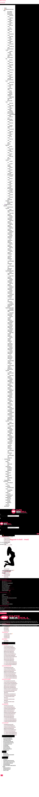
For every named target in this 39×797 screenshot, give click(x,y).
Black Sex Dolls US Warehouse (10, 229)
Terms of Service (5, 601)
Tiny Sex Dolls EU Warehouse (10, 406)
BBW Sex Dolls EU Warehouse (10, 387)
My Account (6, 506)
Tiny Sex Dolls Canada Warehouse (10, 352)
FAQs (3, 595)
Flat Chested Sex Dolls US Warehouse (10, 240)
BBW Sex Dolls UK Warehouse (10, 434)
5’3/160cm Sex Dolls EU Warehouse (11, 417)
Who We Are (4, 581)
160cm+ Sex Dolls (10, 186)
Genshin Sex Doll (10, 52)
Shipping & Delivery (8, 471)
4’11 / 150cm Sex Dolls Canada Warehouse (11, 361)
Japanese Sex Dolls (10, 132)
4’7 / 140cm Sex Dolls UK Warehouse (10, 446)
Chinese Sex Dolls (10, 135)
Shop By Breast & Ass (9, 80)
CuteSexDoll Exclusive (9, 200)
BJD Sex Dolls (10, 147)
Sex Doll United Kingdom (10, 165)
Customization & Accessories (7, 481)
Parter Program (5, 590)
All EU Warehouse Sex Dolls (11, 373)
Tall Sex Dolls (10, 68)
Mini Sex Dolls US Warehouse (10, 245)
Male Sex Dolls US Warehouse (10, 249)
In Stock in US (5, 644)
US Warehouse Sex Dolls (9, 207)
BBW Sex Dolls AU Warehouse (10, 284)
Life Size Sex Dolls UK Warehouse (10, 442)
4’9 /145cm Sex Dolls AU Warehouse (11, 295)
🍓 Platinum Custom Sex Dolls (8, 10)
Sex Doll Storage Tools (10, 488)
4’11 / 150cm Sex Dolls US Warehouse (11, 261)
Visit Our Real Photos (6, 585)
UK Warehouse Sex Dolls (9, 420)
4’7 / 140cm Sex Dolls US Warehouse (10, 256)
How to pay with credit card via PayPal (9, 766)
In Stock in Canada (6, 679)
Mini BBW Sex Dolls (10, 65)
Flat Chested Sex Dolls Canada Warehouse (10, 344)
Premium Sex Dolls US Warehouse (10, 218)
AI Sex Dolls (10, 32)
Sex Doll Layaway (5, 589)
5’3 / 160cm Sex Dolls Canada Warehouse (11, 366)
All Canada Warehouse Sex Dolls (11, 310)
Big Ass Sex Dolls (11, 83)
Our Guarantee (6, 755)
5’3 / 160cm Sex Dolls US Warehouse (11, 266)
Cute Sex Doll (2, 2)
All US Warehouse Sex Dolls (11, 210)
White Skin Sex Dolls (10, 106)
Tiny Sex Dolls (10, 73)
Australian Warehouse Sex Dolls (10, 270)
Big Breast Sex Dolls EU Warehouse (10, 391)
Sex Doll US (10, 162)
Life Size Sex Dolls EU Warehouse (10, 395)
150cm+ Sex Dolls (10, 184)
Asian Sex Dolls (10, 121)
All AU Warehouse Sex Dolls (11, 273)
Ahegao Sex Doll (10, 39)
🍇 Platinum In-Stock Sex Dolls (8, 205)
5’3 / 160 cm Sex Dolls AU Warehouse (11, 304)
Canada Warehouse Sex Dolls (10, 307)
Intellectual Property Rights (7, 603)
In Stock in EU (5, 704)
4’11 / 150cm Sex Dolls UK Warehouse (11, 451)
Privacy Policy (4, 602)
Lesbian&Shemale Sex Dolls (12, 115)
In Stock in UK (5, 722)
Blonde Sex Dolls (11, 34)
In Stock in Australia (6, 665)
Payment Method (8, 473)
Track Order (9, 463)
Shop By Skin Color (9, 101)
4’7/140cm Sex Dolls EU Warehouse (11, 410)
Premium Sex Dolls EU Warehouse (10, 380)
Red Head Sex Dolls (10, 37)
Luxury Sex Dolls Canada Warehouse (11, 314)
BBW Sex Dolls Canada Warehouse (10, 326)
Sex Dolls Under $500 (10, 190)
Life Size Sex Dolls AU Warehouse (10, 292)
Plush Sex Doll (10, 157)
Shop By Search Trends (9, 49)
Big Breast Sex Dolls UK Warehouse (10, 438)
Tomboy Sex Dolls (10, 42)
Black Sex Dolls (10, 104)
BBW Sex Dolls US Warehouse (10, 225)
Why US (4, 751)
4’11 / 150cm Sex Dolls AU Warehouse (11, 299)
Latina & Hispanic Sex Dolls (10, 126)
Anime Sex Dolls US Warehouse (10, 221)
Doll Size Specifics (8, 466)
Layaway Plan (4, 599)
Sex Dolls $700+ (10, 195)
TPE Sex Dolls (10, 152)
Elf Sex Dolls (10, 137)
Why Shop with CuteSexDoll (7, 583)
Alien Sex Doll (10, 139)
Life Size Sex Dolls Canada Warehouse (10, 339)
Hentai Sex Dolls (10, 44)
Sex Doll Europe (10, 168)
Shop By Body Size (9, 58)
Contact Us (4, 594)
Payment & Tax (5, 596)
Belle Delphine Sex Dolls (10, 55)
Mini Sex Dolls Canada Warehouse (10, 348)
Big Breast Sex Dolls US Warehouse (10, 233)
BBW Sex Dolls (10, 63)
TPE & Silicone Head (9, 483)
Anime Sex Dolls (10, 16)
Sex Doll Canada (10, 170)
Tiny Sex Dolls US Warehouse (10, 252)
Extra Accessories (8, 486)
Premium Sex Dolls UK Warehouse (10, 430)
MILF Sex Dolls (10, 26)
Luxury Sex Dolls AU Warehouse (11, 277)
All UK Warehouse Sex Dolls (11, 423)
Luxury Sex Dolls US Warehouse (11, 214)
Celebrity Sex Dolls (10, 18)
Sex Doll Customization (8, 502)
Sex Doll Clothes (8, 492)
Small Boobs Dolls (10, 91)
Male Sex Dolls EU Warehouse (10, 402)
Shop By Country (8, 159)
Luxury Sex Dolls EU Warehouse (11, 376)
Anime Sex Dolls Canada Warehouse (10, 322)
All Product (4, 639)
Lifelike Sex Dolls (11, 47)
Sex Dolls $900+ (10, 198)
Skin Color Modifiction (8, 499)
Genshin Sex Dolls (10, 23)
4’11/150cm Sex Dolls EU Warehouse (11, 413)
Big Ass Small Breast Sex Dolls (10, 94)
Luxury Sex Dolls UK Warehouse (11, 427)
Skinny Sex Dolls (10, 70)
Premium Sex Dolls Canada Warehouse (10, 318)
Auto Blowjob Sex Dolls (10, 29)
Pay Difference (8, 504)
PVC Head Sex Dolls (10, 149)
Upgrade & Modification (8, 497)
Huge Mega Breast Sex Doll (11, 98)
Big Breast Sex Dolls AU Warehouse (10, 288)
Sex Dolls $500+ (10, 193)
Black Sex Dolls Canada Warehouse (10, 330)
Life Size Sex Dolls (10, 75)
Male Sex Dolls (10, 117)
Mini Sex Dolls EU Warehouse (10, 398)
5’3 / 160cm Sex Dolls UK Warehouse (11, 456)
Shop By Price (5, 632)
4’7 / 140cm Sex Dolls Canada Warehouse (10, 356)
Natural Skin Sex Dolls (10, 111)
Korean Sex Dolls (11, 130)
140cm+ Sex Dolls (10, 182)
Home (4, 534)
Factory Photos (8, 461)
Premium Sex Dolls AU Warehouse (10, 280)
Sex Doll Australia (10, 173)
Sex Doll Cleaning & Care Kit (9, 494)
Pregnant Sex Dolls (10, 78)
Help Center (5, 757)
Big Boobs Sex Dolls (10, 85)
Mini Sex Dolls (10, 60)
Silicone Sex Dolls (10, 154)
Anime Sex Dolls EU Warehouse (10, 384)
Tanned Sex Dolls (10, 109)
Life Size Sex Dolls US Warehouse (10, 236)
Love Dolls (9, 142)
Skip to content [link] (3, 0)
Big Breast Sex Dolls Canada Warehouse (10, 334)
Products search (4, 515)
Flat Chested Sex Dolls (10, 88)
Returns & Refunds (8, 476)
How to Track (6, 770)
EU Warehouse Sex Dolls (9, 370)
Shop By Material (8, 144)
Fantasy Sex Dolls (10, 21)
